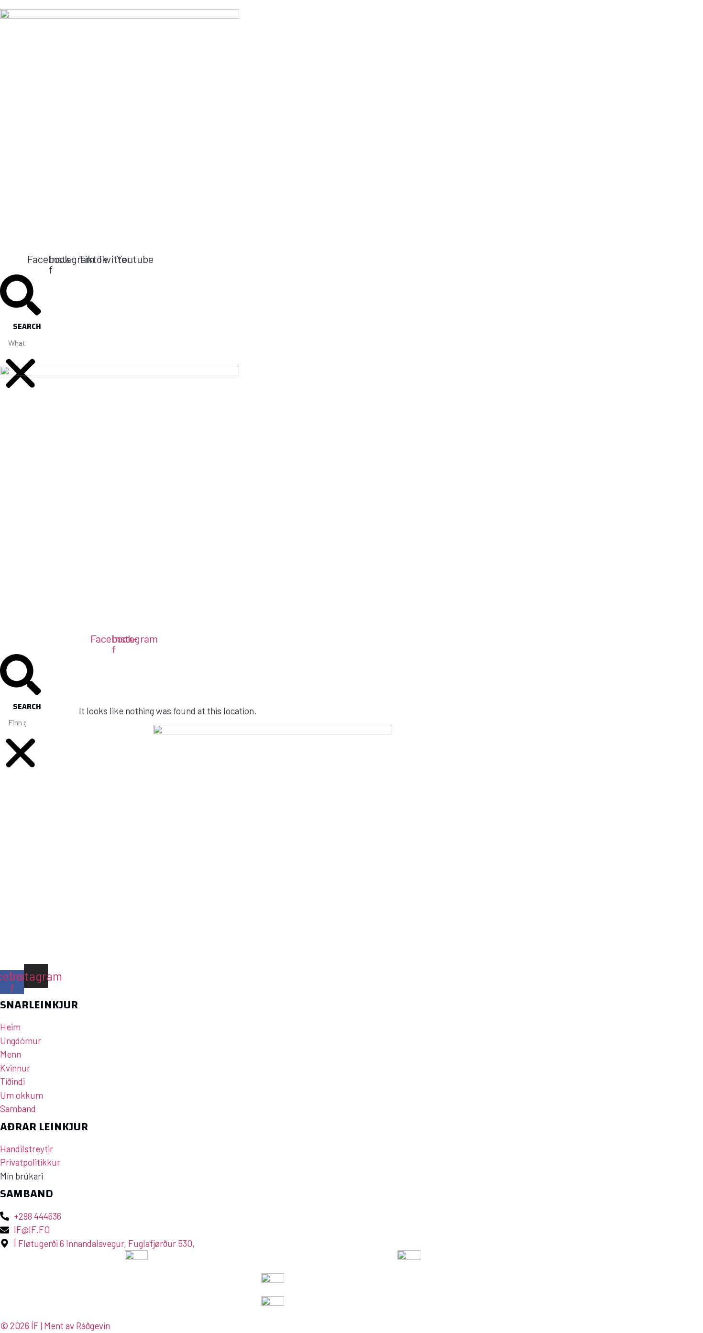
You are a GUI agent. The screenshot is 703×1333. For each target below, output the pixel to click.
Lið (42, 408)
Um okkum (215, 408)
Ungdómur (98, 408)
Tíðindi (162, 408)
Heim (9, 408)
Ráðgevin (93, 1325)
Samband (282, 408)
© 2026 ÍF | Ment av (38, 1325)
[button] (20, 296)
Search (27, 326)
